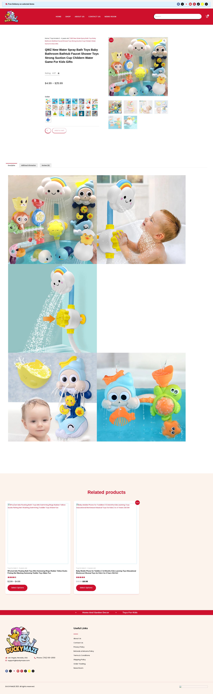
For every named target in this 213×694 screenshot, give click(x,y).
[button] (52, 73)
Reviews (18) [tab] (45, 165)
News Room (110, 17)
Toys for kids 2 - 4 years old (59, 38)
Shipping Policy (80, 659)
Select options (17, 587)
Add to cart (59, 130)
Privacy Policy (79, 647)
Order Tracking (80, 664)
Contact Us (78, 643)
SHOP (68, 17)
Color (47, 97)
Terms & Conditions (82, 655)
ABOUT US (79, 17)
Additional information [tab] (28, 165)
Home (58, 17)
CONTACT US (95, 17)
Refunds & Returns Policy (84, 651)
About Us (77, 638)
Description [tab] (11, 165)
